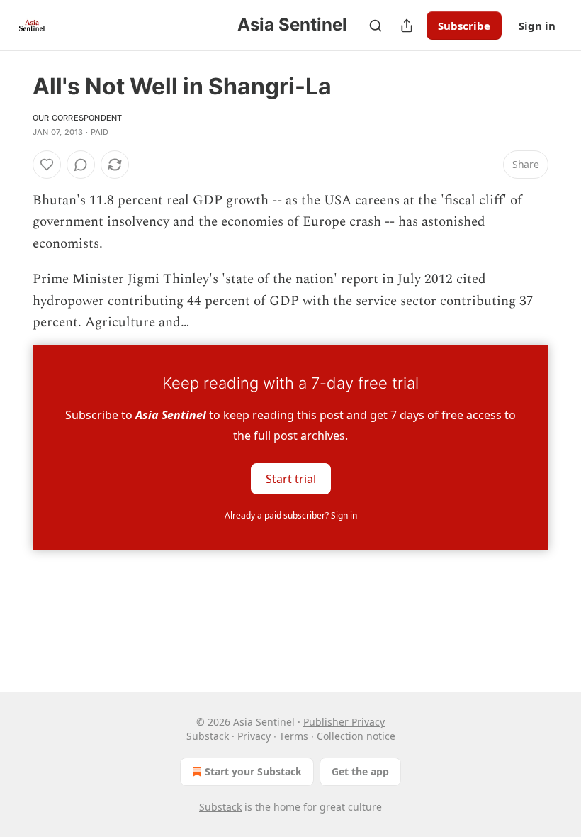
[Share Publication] (407, 25)
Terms (293, 736)
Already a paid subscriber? (291, 515)
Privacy (254, 736)
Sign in (537, 25)
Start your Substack (253, 771)
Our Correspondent (77, 118)
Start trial (291, 479)
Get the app (360, 771)
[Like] (47, 164)
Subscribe (464, 25)
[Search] (375, 25)
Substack (220, 807)
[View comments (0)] (81, 164)
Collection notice (356, 736)
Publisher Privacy (344, 721)
